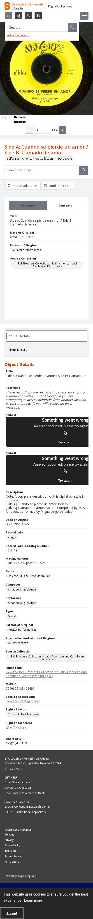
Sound (12, 616)
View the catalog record (23, 701)
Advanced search (18, 35)
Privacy (9, 840)
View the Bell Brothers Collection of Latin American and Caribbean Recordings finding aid (46, 674)
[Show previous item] (29, 130)
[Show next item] (62, 130)
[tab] (27, 205)
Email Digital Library (17, 782)
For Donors (12, 862)
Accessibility (12, 845)
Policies (9, 834)
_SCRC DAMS (64, 159)
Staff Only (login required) (21, 876)
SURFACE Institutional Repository (25, 812)
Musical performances (26, 250)
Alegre (12, 537)
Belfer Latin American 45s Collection (30, 159)
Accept (11, 913)
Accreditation (13, 856)
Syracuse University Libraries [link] (27, 758)
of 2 (54, 130)
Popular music (40, 576)
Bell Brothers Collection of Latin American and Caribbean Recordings (47, 265)
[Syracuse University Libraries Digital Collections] (46, 6)
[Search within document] (83, 170)
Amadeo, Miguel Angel (22, 589)
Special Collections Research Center (27, 807)
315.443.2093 (13, 769)
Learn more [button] (33, 900)
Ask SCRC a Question (18, 788)
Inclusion (10, 851)
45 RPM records (18, 643)
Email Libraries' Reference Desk (24, 793)
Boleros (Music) (18, 576)
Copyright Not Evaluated (23, 714)
